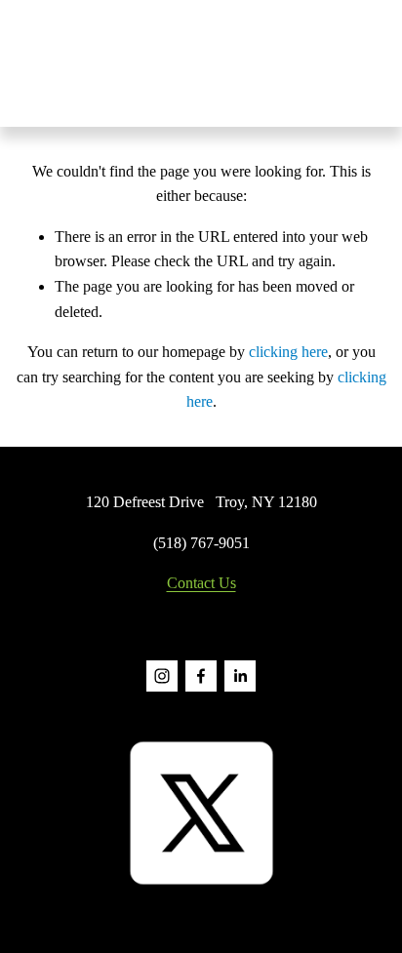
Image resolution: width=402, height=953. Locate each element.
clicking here (288, 351)
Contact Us (201, 583)
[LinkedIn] (240, 676)
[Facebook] (201, 676)
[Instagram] (162, 676)
